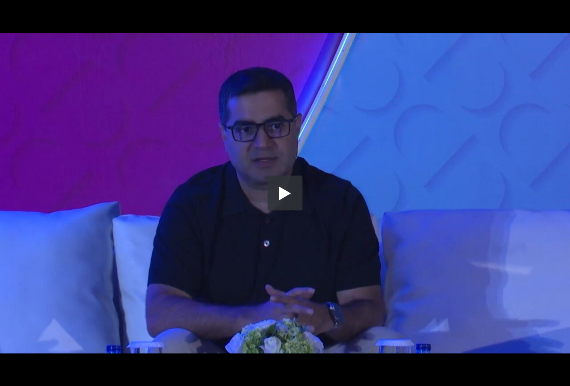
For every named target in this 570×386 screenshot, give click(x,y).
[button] (285, 193)
